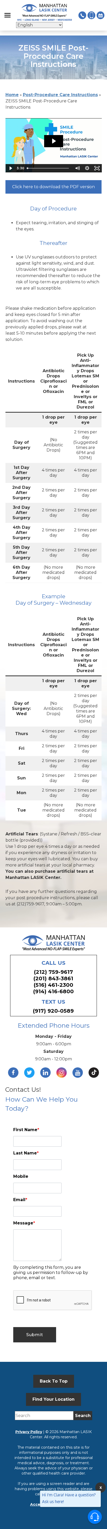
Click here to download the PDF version (53, 186)
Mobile (20, 1176)
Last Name (26, 1153)
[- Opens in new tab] (94, 1072)
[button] (7, 15)
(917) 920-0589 (53, 1010)
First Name (26, 1129)
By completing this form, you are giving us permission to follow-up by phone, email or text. (50, 1272)
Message (24, 1223)
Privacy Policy (28, 1431)
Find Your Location (53, 1399)
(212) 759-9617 (53, 972)
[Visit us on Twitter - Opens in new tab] (29, 1072)
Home (12, 94)
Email (20, 1199)
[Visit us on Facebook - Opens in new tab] (13, 1072)
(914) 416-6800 (53, 991)
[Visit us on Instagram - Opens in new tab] (61, 1072)
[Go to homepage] (44, 12)
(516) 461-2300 (53, 985)
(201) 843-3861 (53, 978)
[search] (82, 1415)
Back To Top (54, 1381)
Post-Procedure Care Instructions (60, 94)
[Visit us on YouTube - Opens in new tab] (77, 1072)
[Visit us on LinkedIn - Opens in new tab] (45, 1072)
